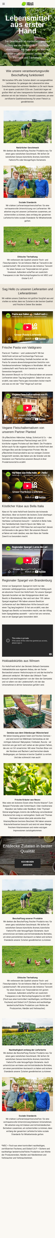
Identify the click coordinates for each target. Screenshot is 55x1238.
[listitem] (27, 134)
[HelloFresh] (28, 4)
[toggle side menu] (3, 4)
